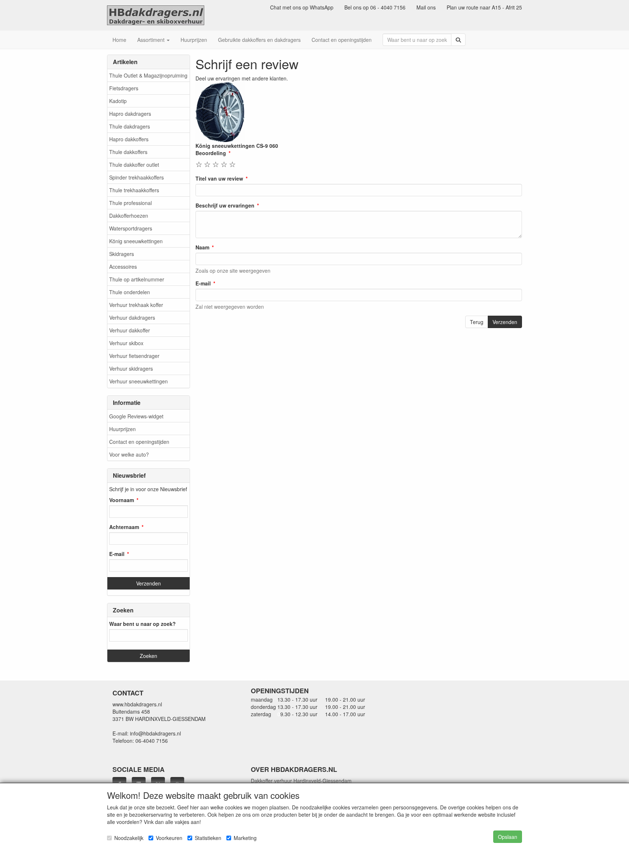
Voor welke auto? (129, 454)
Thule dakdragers (129, 126)
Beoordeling (210, 153)
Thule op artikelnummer (136, 279)
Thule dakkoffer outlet (134, 164)
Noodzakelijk (128, 837)
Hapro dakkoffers (129, 139)
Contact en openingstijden (139, 441)
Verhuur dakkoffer (129, 330)
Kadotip (118, 100)
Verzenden (504, 322)
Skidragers (121, 253)
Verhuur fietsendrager (134, 355)
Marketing (245, 837)
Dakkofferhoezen (128, 215)
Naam (202, 247)
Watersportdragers (130, 228)
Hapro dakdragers (130, 113)
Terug (476, 322)
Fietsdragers (123, 88)
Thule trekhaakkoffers (134, 190)
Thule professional (130, 202)
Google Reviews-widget (136, 416)
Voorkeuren (169, 837)
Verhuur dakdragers (132, 317)
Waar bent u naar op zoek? (142, 623)
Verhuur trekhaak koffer (136, 304)
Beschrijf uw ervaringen (224, 205)
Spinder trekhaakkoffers (136, 177)
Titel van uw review (219, 178)
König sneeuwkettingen (136, 241)
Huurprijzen (122, 429)
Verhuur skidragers (131, 368)
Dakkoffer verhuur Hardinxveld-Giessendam (301, 780)
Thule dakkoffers (128, 151)
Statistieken (208, 837)
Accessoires (123, 266)
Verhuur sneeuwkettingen (138, 381)
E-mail (116, 553)
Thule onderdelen (129, 292)
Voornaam (121, 500)
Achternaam (124, 527)
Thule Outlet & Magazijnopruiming (148, 75)
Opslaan (507, 836)
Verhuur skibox (126, 343)
